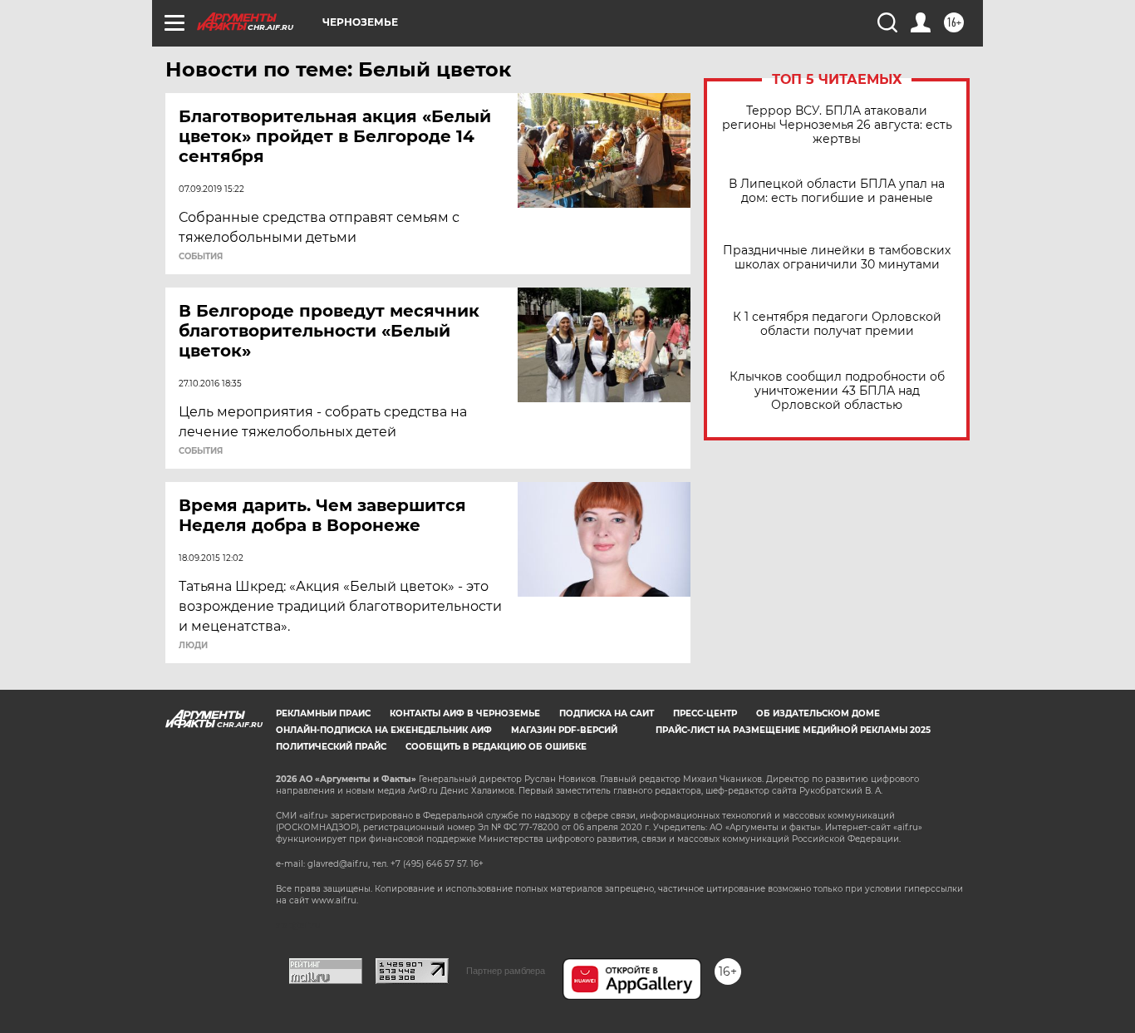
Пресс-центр (705, 713)
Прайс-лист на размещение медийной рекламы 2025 (793, 730)
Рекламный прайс (323, 713)
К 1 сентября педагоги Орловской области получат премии (837, 324)
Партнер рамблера (505, 971)
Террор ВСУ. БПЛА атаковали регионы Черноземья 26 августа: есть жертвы (837, 125)
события (201, 257)
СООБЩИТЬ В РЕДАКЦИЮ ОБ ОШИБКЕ (496, 746)
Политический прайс (331, 746)
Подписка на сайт (606, 713)
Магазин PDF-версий (564, 730)
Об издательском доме (818, 713)
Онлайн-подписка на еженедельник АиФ (384, 730)
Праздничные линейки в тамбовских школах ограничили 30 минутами (837, 257)
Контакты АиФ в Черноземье (465, 713)
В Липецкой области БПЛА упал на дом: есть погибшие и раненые (837, 191)
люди (193, 646)
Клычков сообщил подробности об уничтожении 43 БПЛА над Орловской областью (837, 391)
